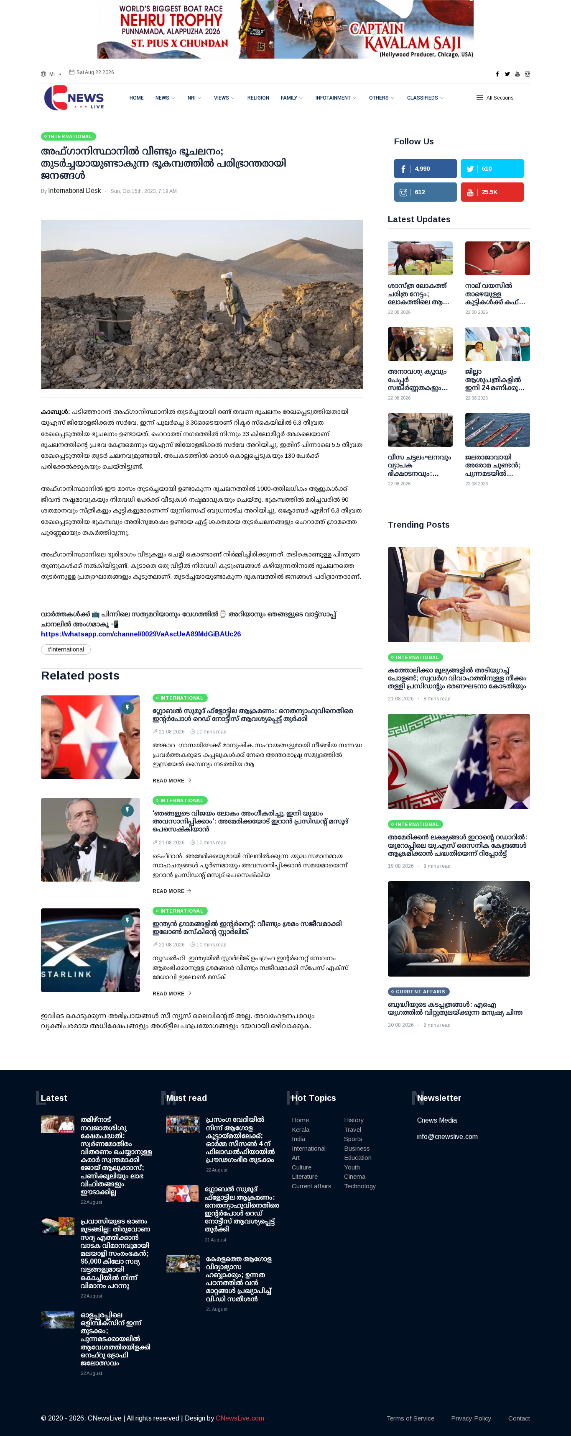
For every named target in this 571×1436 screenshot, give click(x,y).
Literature (305, 1176)
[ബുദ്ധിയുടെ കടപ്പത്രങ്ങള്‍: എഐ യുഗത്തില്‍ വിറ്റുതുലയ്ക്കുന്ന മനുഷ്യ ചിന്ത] (459, 929)
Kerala (300, 1129)
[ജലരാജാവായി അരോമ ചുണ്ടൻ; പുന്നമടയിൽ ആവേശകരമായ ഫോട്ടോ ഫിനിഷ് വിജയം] (497, 430)
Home (137, 98)
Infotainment (333, 98)
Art (296, 1157)
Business (357, 1148)
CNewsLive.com (240, 1418)
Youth (352, 1167)
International (309, 1148)
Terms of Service (410, 1418)
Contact (519, 1418)
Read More (168, 781)
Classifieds (422, 98)
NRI (192, 98)
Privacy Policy (471, 1418)
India (298, 1138)
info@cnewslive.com (447, 1136)
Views (221, 98)
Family (289, 98)
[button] (51, 74)
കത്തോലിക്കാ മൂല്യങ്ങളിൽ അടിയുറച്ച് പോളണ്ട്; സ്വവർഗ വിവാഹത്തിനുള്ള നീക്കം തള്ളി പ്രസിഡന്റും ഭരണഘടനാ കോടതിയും (457, 678)
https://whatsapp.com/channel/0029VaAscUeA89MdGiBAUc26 (141, 634)
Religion (258, 98)
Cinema (354, 1176)
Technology (360, 1186)
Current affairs (311, 1186)
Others (379, 98)
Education (358, 1157)
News (162, 98)
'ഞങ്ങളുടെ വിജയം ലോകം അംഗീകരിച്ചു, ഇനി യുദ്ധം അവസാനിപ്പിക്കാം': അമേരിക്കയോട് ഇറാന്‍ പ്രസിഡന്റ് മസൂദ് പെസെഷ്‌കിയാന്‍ (250, 821)
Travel (352, 1129)
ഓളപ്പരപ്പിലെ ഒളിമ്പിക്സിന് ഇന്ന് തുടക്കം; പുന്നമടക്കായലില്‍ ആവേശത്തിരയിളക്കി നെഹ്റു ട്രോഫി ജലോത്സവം (115, 1339)
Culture (301, 1167)
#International (66, 649)
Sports (353, 1138)
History (354, 1119)
